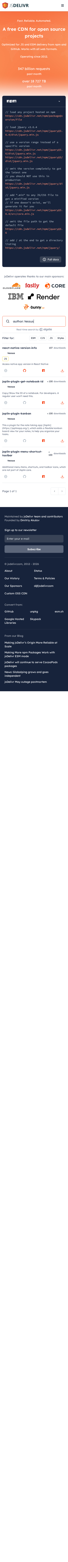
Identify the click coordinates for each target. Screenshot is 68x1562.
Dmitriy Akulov (29, 520)
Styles (60, 338)
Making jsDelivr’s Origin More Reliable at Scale (31, 644)
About (8, 570)
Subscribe (34, 549)
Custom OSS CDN (16, 593)
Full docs (53, 259)
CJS (42, 338)
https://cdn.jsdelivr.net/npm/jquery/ (32, 247)
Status (38, 570)
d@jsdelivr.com (43, 586)
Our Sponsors (13, 586)
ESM (33, 338)
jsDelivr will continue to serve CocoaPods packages (31, 664)
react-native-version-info (19, 348)
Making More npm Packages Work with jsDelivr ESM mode (30, 654)
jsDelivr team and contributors (43, 516)
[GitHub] (24, 370)
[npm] (43, 370)
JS (51, 338)
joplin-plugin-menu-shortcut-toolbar (22, 453)
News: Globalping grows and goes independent (27, 673)
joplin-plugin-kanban (16, 413)
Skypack (35, 619)
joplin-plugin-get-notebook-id (22, 381)
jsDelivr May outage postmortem (26, 682)
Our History (12, 578)
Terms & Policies (44, 578)
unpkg (34, 611)
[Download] (62, 370)
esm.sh (59, 611)
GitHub (9, 611)
